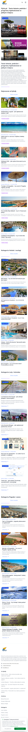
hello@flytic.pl (6, 667)
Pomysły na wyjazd (5, 40)
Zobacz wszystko (14, 94)
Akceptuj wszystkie (20, 728)
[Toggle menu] (25, 2)
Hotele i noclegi (5, 217)
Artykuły (3, 671)
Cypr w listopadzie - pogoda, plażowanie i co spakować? (13, 688)
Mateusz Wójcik (4, 233)
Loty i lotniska (5, 18)
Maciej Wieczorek (4, 134)
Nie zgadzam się (8, 728)
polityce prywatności (14, 726)
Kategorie (4, 707)
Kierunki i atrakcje (5, 717)
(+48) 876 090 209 (6, 665)
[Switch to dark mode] (22, 2)
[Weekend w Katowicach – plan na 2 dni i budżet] (14, 44)
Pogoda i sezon (5, 193)
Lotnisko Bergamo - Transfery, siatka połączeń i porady (13, 682)
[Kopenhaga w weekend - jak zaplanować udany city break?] (14, 55)
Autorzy (3, 696)
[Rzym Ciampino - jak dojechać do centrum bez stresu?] (14, 26)
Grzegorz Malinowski (5, 109)
